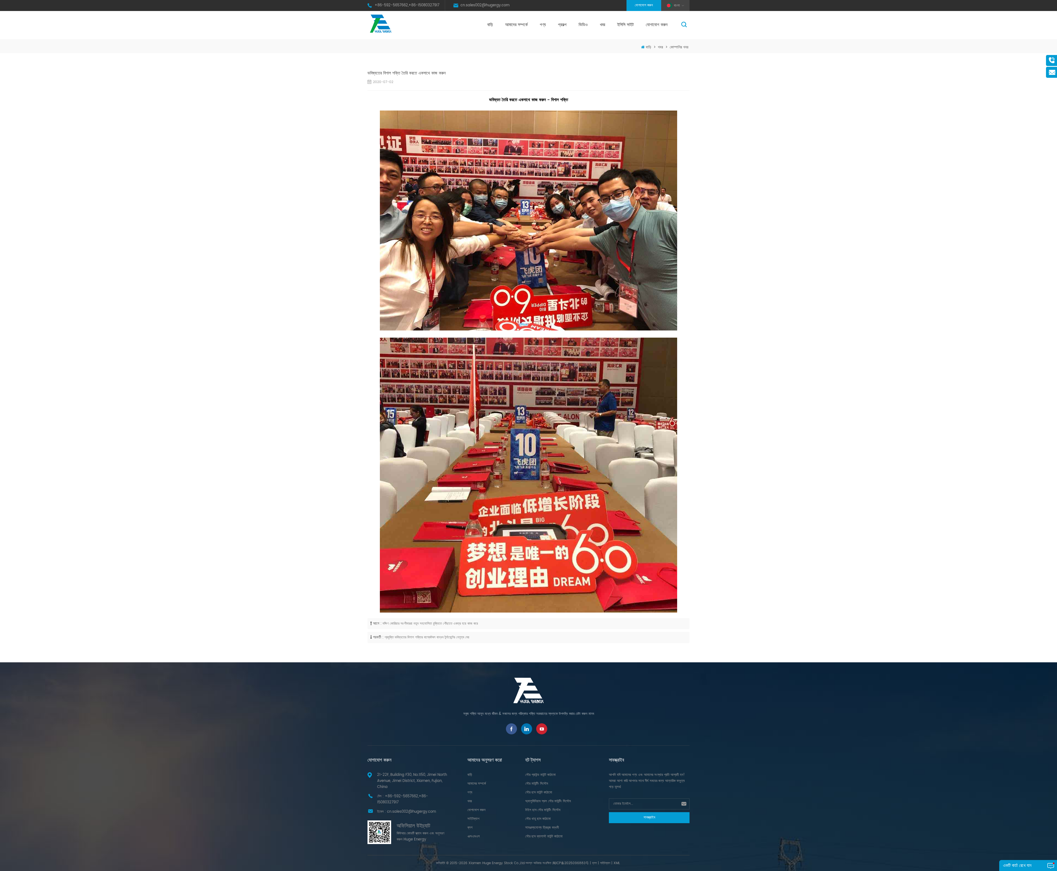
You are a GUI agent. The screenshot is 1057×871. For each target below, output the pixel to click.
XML (617, 863)
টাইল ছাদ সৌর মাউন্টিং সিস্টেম (542, 810)
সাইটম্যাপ (473, 819)
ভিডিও (583, 24)
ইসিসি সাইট (625, 24)
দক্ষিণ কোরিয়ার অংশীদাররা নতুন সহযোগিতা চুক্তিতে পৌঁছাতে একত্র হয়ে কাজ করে (430, 624)
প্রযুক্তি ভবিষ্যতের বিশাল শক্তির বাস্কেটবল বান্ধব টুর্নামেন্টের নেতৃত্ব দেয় (427, 637)
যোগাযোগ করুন (644, 5)
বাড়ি (490, 24)
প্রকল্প (562, 24)
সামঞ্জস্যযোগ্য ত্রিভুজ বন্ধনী (542, 828)
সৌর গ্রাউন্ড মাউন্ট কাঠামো (540, 775)
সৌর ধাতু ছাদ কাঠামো (538, 819)
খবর (602, 24)
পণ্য (543, 24)
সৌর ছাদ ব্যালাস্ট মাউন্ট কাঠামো (544, 836)
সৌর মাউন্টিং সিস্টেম (536, 784)
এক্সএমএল (473, 836)
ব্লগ (469, 828)
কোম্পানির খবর (679, 47)
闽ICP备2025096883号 (570, 863)
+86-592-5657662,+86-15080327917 (407, 5)
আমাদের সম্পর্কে (516, 24)
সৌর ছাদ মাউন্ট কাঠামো (538, 792)
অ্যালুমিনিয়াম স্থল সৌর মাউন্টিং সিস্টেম (548, 801)
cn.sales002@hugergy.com (485, 5)
